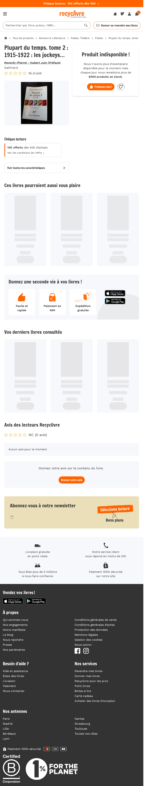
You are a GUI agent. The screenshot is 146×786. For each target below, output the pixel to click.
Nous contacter (14, 691)
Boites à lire (83, 691)
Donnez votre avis (71, 480)
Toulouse (81, 728)
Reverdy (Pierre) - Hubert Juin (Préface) (32, 62)
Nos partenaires (14, 649)
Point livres (82, 686)
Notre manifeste (14, 629)
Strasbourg (82, 723)
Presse (7, 644)
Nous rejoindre (13, 639)
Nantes (79, 718)
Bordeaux (9, 733)
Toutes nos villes (86, 733)
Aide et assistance (15, 671)
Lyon (6, 738)
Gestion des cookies (88, 639)
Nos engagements (15, 624)
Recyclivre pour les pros (91, 681)
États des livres (13, 676)
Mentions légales (86, 634)
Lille (6, 728)
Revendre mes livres (88, 671)
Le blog (8, 634)
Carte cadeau (84, 696)
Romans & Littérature (52, 38)
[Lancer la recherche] (86, 25)
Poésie (99, 38)
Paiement (9, 686)
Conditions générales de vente (96, 620)
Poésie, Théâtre (80, 38)
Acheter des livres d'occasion (95, 701)
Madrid (7, 723)
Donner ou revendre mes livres (119, 25)
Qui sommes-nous (15, 620)
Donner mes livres (87, 676)
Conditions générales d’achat (95, 624)
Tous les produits (23, 38)
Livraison (9, 681)
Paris (6, 718)
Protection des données (91, 629)
